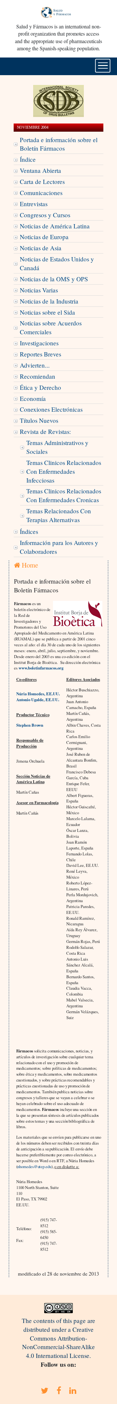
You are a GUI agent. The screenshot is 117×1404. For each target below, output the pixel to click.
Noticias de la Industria (49, 301)
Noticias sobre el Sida (47, 312)
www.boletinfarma (35, 668)
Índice (28, 159)
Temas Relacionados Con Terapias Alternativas (58, 515)
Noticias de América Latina (55, 226)
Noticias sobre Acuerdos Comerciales (51, 327)
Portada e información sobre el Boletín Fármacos (59, 144)
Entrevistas (33, 204)
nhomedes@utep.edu (34, 1166)
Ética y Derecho (40, 387)
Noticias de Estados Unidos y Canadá (57, 263)
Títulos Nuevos (39, 420)
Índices (29, 531)
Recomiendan (37, 376)
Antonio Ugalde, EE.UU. (37, 699)
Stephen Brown (29, 725)
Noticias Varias (39, 290)
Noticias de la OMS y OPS (54, 279)
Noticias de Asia (40, 248)
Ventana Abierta (40, 170)
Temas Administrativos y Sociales (57, 446)
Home (29, 565)
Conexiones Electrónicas (51, 409)
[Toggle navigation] (102, 66)
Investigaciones (39, 343)
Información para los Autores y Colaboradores (59, 546)
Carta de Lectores (42, 181)
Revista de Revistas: (45, 431)
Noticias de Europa (44, 237)
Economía (33, 398)
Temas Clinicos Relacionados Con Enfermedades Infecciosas (63, 471)
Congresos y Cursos (45, 215)
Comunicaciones (41, 193)
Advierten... (35, 365)
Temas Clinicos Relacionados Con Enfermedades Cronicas (63, 495)
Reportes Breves (40, 354)
